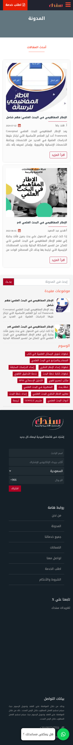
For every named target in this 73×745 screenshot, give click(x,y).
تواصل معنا (54, 558)
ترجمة (16, 400)
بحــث (8, 282)
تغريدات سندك (60, 608)
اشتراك (15, 488)
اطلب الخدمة (53, 569)
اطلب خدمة (13, 5)
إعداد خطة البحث (18, 394)
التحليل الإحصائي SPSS (31, 380)
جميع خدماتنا (53, 537)
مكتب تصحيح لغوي (58, 380)
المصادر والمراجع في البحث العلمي (49, 360)
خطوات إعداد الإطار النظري (54, 367)
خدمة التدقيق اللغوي (25, 374)
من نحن (56, 515)
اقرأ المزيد (58, 155)
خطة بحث (63, 387)
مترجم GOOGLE (33, 400)
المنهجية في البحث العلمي (38, 387)
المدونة (56, 526)
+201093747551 (50, 728)
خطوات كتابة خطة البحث (55, 374)
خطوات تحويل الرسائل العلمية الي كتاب (47, 354)
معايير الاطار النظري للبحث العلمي (50, 394)
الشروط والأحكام (50, 579)
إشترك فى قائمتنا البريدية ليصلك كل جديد (42, 437)
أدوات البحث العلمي (58, 400)
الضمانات (55, 547)
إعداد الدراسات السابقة (22, 367)
